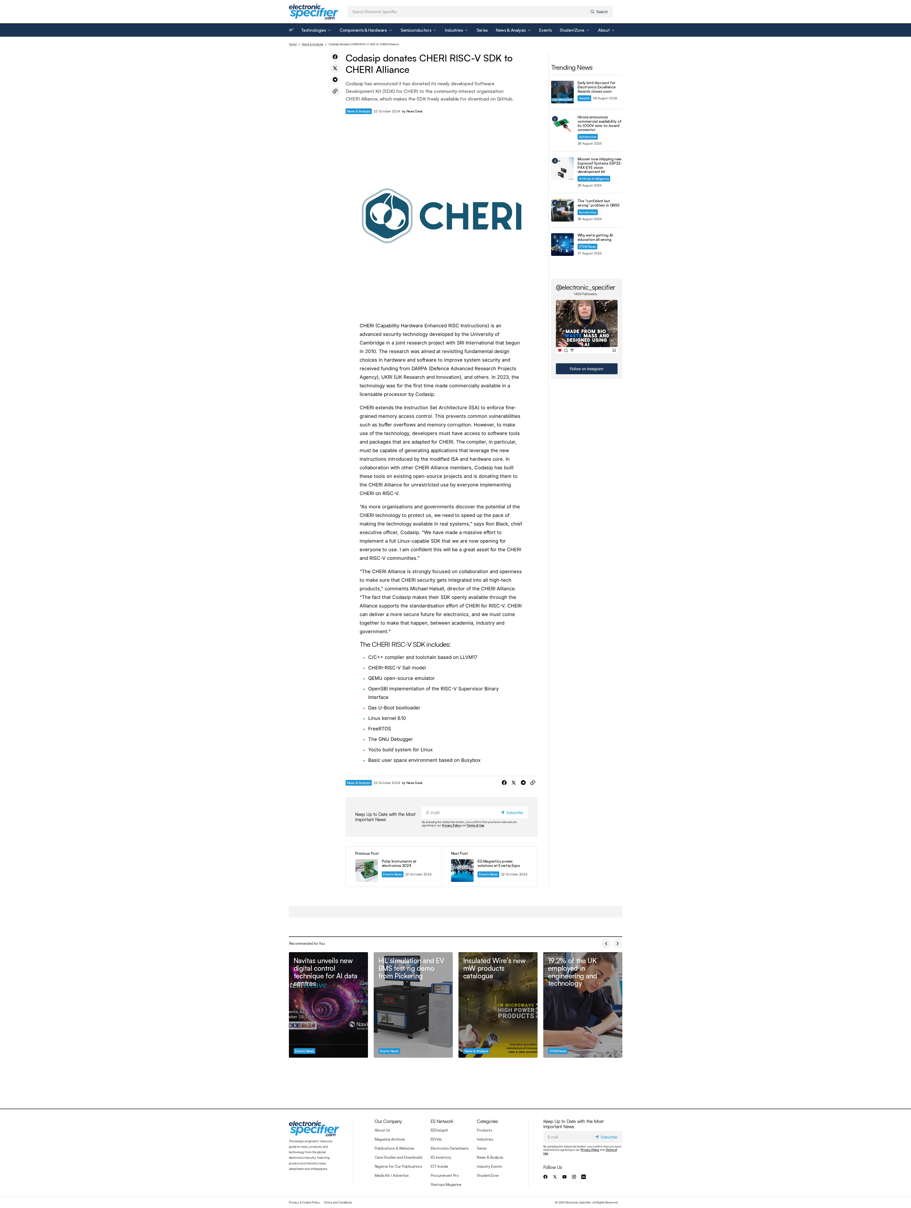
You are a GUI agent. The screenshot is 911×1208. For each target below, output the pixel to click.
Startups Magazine (446, 1184)
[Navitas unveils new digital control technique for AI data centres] (328, 1005)
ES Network (442, 1121)
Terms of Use (475, 825)
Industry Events (489, 1166)
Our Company (388, 1121)
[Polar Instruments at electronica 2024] (394, 867)
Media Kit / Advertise (392, 1175)
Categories (487, 1121)
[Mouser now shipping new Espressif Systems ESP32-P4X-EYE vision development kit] (562, 168)
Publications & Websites (394, 1148)
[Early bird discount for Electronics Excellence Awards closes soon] (562, 92)
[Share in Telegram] (335, 80)
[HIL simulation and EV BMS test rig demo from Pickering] (413, 1005)
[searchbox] (468, 11)
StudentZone (487, 1175)
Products (484, 1130)
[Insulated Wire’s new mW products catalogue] (498, 1005)
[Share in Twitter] (335, 68)
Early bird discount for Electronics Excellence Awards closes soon (597, 87)
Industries (485, 1139)
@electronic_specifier (585, 287)
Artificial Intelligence (594, 179)
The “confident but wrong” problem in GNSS (598, 203)
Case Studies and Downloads (398, 1157)
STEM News (587, 246)
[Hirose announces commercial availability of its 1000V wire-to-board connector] (562, 126)
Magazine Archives (390, 1139)
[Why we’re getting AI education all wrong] (562, 244)
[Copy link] (335, 91)
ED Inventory (441, 1157)
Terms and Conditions (338, 1202)
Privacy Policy (451, 825)
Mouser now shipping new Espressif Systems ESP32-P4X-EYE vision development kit (600, 165)
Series (482, 1148)
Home (293, 44)
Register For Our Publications (398, 1166)
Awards (584, 98)
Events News (392, 874)
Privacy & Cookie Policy (304, 1202)
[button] (291, 30)
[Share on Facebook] (335, 57)
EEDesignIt (439, 1130)
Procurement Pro (445, 1175)
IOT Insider (439, 1166)
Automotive (587, 137)
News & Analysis (312, 44)
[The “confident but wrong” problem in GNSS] (562, 210)
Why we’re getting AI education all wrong (595, 237)
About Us (382, 1130)
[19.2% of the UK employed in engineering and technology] (582, 1005)
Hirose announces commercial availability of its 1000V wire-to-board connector (600, 123)
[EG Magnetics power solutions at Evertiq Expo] (489, 867)
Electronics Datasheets (450, 1148)
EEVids (436, 1139)
